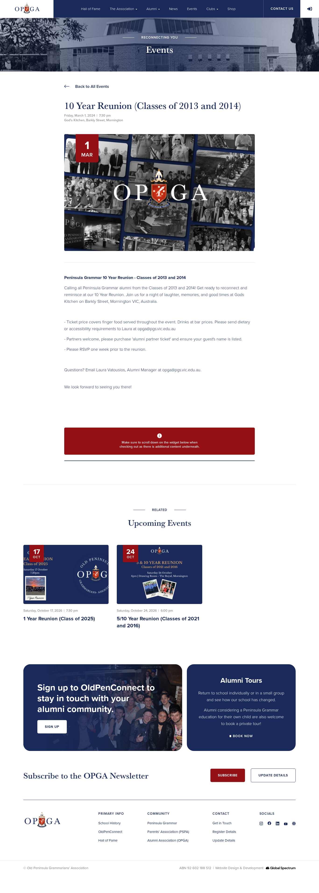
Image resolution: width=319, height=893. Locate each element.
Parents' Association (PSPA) (168, 831)
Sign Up (52, 726)
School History (109, 823)
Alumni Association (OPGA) (167, 840)
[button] (123, 9)
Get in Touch (222, 823)
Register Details (224, 831)
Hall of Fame (107, 840)
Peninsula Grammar (162, 823)
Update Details (273, 775)
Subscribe (227, 775)
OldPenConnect (110, 831)
